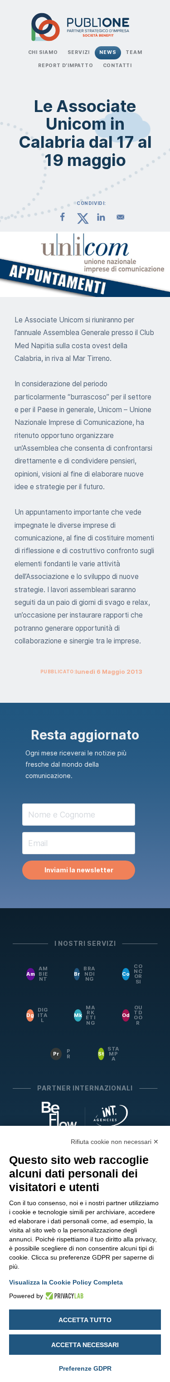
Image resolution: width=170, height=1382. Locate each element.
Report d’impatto (65, 65)
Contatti (117, 65)
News (107, 52)
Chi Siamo (43, 52)
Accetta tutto (85, 1320)
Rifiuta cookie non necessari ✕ (115, 1141)
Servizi (79, 52)
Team (134, 52)
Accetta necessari (85, 1344)
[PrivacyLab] (63, 1295)
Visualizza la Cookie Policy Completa (66, 1282)
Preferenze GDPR (85, 1368)
